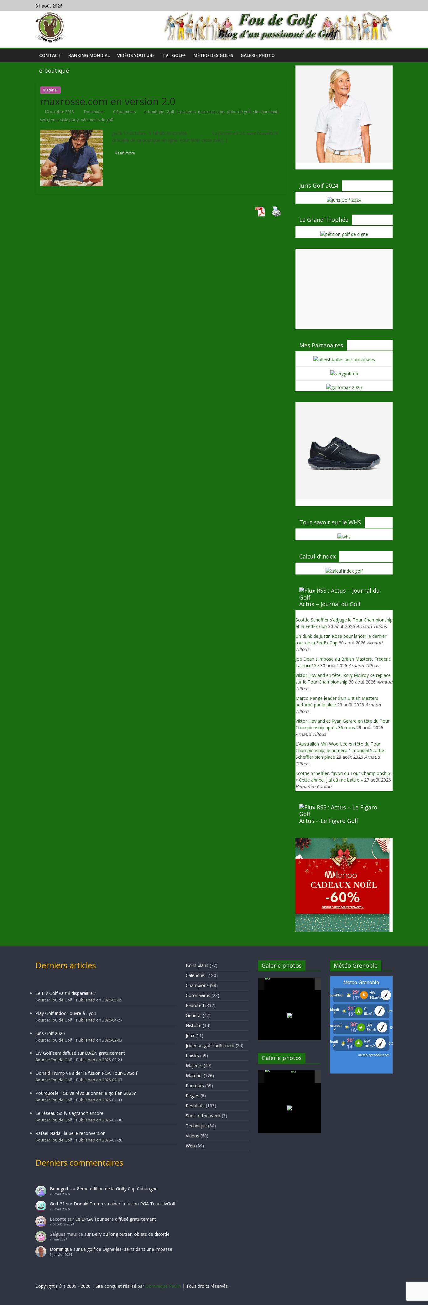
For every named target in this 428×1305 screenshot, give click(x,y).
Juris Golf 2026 (50, 1033)
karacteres (186, 111)
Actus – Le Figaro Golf (328, 820)
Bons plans (197, 965)
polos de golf (239, 111)
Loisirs (192, 1055)
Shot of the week (203, 1116)
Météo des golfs (213, 55)
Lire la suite (240, 140)
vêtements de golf (97, 119)
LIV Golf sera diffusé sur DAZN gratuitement (80, 1053)
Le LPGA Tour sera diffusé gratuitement (115, 1219)
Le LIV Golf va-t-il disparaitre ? (65, 993)
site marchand (266, 111)
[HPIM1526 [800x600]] (303, 1077)
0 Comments (124, 111)
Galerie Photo (258, 55)
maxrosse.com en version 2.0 (107, 101)
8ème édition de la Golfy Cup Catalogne (117, 1189)
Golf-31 (57, 1204)
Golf (170, 111)
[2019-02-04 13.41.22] (277, 984)
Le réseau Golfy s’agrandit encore (69, 1113)
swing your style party (59, 119)
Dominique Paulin (163, 1286)
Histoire (193, 1025)
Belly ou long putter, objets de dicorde (131, 1234)
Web (190, 1146)
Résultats (195, 1106)
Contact (50, 55)
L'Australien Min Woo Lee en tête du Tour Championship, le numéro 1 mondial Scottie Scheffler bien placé (339, 750)
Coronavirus (198, 995)
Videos (192, 1136)
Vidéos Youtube (136, 55)
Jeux (190, 1035)
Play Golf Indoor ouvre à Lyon (65, 1013)
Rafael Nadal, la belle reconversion (70, 1133)
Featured (195, 1005)
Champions (197, 985)
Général (193, 1015)
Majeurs (194, 1065)
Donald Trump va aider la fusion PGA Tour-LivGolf (86, 1073)
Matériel (50, 90)
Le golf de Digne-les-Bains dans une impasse (126, 1249)
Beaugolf (59, 1189)
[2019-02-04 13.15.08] (303, 984)
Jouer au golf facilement (210, 1045)
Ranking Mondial (89, 55)
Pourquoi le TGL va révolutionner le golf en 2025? (85, 1093)
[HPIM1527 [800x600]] (277, 1076)
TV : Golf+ (174, 55)
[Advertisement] (344, 288)
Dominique (94, 111)
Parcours (195, 1086)
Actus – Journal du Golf (330, 604)
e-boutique (154, 111)
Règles (192, 1096)
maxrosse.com (211, 111)
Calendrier (196, 975)
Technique (196, 1126)
